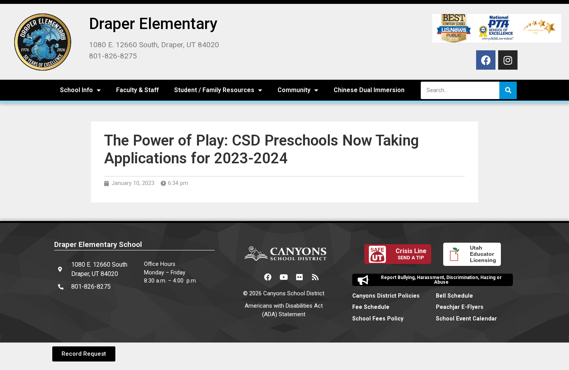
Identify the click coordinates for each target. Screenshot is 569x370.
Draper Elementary (153, 24)
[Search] (508, 90)
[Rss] (315, 277)
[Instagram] (508, 60)
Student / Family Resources (214, 90)
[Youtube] (283, 277)
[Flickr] (299, 277)
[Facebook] (485, 60)
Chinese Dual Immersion (369, 90)
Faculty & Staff (137, 90)
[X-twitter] (252, 277)
